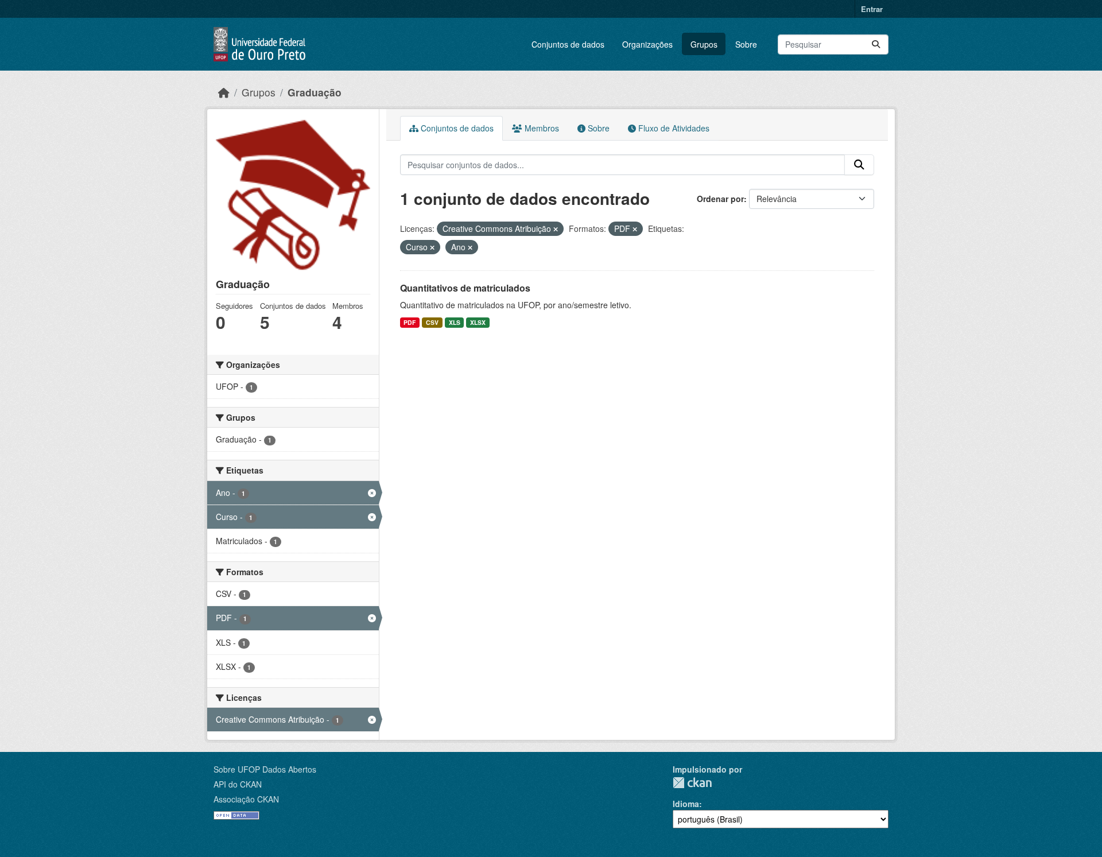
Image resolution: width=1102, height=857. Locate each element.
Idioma (686, 803)
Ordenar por (720, 198)
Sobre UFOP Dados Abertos (265, 769)
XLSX (478, 322)
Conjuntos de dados (567, 44)
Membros (540, 128)
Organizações (647, 44)
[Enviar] (875, 44)
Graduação (315, 92)
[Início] (224, 92)
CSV (432, 322)
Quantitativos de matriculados (465, 287)
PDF (409, 322)
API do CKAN (238, 784)
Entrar (872, 8)
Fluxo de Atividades (672, 128)
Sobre (746, 44)
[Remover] (555, 229)
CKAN (692, 783)
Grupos (703, 44)
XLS (454, 322)
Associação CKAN (246, 799)
